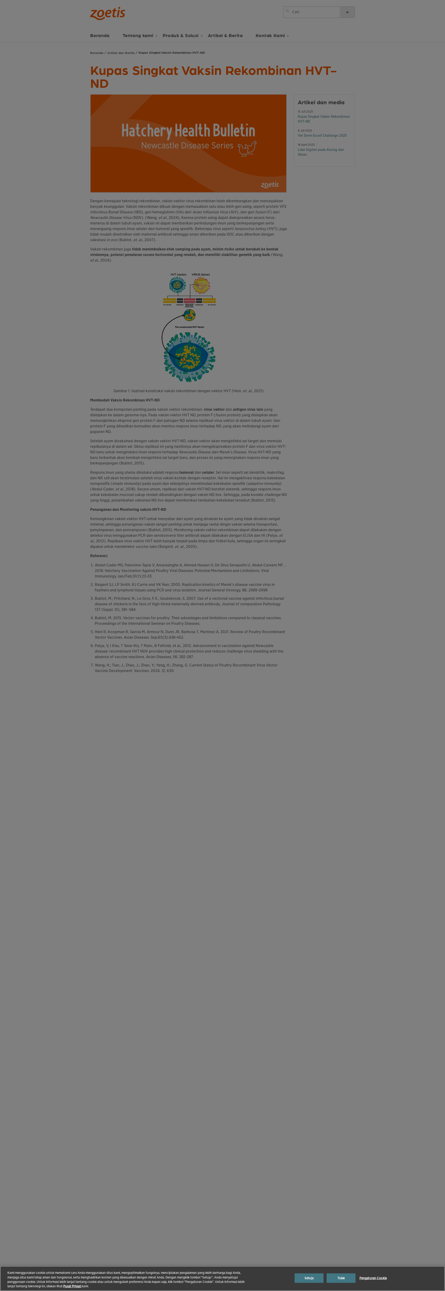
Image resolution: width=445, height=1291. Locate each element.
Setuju (309, 1278)
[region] (222, 1278)
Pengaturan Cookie (373, 1278)
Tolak (341, 1278)
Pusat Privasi (72, 1286)
